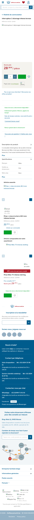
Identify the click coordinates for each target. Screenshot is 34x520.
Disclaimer (12, 516)
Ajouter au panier (22, 77)
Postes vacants (7, 478)
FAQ (11, 349)
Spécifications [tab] (12, 168)
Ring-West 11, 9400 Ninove (11, 419)
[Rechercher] (31, 7)
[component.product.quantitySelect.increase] (15, 77)
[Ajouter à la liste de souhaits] (29, 77)
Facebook (9, 334)
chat (23, 388)
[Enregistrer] (30, 437)
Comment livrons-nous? (12, 121)
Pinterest (19, 334)
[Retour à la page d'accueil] (13, 2)
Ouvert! (13, 401)
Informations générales (10, 473)
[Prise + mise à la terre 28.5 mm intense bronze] (17, 187)
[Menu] (3, 2)
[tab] (17, 150)
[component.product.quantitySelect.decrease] (6, 77)
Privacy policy (21, 516)
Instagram (14, 334)
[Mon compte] (28, 2)
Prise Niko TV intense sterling (15, 275)
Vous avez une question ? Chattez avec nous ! (18, 135)
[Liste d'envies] (23, 2)
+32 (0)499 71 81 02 (18, 392)
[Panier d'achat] (31, 1)
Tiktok (4, 334)
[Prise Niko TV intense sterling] (17, 245)
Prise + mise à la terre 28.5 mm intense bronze (15, 217)
